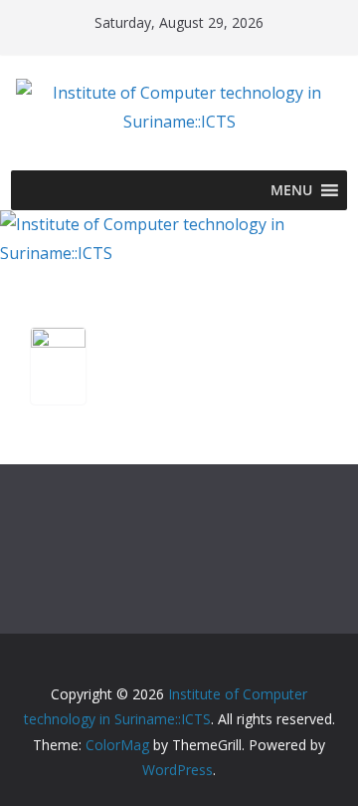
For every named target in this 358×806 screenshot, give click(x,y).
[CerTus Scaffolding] (58, 346)
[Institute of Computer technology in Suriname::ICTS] (179, 224)
